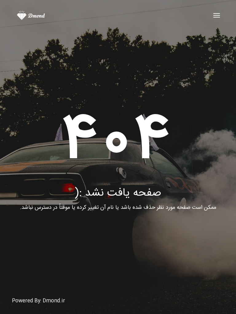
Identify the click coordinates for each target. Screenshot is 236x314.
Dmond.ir (54, 301)
